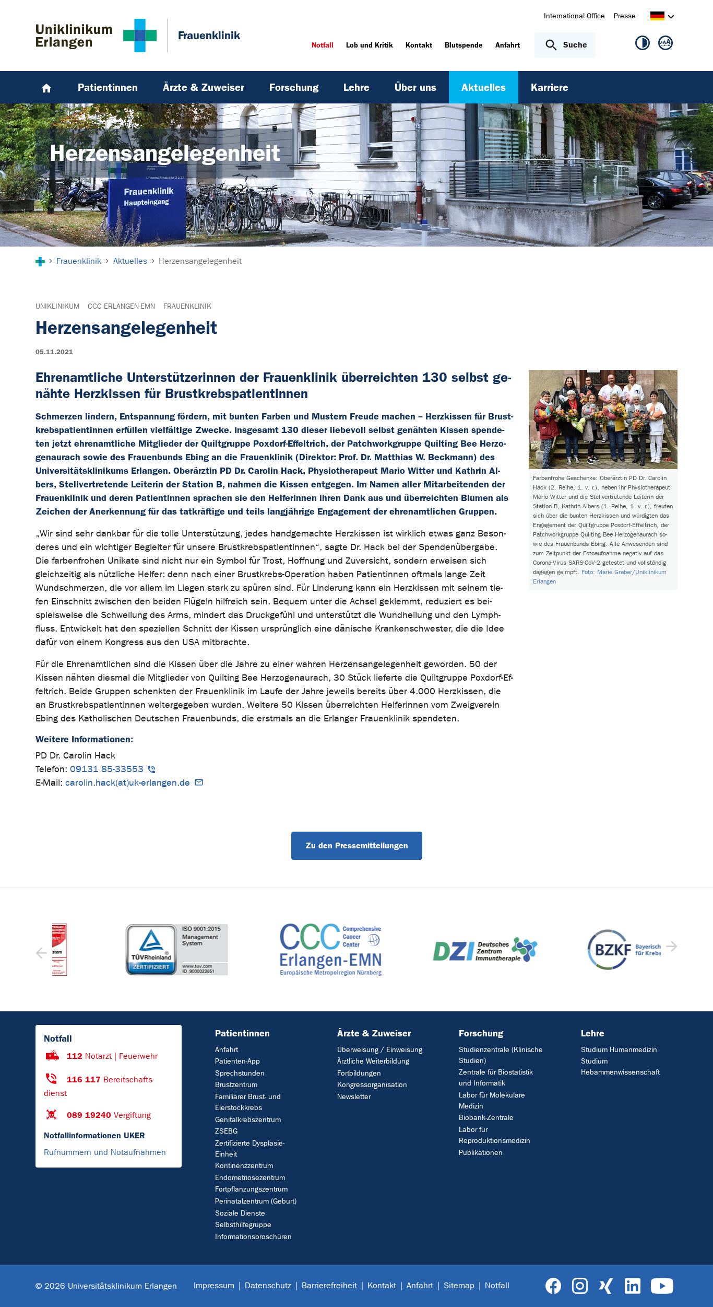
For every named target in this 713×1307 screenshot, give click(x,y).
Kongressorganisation (372, 1084)
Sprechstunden (240, 1073)
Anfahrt (226, 1049)
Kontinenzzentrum (244, 1165)
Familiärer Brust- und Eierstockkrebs (248, 1102)
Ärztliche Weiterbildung (373, 1061)
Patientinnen (242, 1033)
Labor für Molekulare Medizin (492, 1101)
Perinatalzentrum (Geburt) (255, 1201)
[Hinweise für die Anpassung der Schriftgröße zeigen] (665, 45)
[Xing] (606, 1286)
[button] (670, 949)
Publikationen (481, 1152)
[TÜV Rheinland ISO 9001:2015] (125, 949)
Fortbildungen (359, 1073)
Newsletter (354, 1096)
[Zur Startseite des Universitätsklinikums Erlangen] (96, 35)
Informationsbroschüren (253, 1236)
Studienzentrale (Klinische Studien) (501, 1055)
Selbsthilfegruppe (243, 1224)
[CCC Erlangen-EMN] (279, 949)
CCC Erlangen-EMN (121, 306)
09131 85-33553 (107, 769)
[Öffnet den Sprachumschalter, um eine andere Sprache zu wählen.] (657, 17)
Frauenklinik (187, 306)
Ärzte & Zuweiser (374, 1033)
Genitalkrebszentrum (248, 1119)
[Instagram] (580, 1286)
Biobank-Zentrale (486, 1117)
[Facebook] (553, 1286)
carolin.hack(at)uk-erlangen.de (127, 782)
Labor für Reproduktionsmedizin (494, 1135)
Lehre (592, 1033)
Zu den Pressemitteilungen (356, 845)
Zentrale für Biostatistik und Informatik (496, 1078)
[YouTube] (662, 1286)
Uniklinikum (57, 306)
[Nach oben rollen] (692, 1286)
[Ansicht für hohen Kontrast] (642, 45)
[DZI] (433, 949)
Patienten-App (237, 1061)
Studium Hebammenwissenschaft (620, 1067)
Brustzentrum (236, 1084)
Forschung (481, 1033)
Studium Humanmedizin (619, 1049)
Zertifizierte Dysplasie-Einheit (249, 1149)
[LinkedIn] (632, 1286)
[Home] (46, 87)
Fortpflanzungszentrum (251, 1189)
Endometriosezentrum (250, 1177)
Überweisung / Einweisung (379, 1049)
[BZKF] (588, 949)
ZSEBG (226, 1131)
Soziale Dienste (240, 1213)
